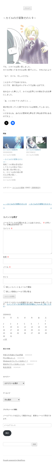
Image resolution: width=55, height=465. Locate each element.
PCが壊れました (9, 358)
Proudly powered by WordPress (14, 460)
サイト (5, 277)
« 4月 (5, 339)
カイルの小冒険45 (10, 150)
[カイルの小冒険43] (36, 142)
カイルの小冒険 (18, 188)
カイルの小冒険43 (33, 150)
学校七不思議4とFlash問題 (13, 355)
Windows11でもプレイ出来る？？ (15, 361)
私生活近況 (7, 367)
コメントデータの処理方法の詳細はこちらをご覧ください (27, 305)
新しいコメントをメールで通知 (18, 287)
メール (7, 267)
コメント (8, 228)
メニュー (27, 8)
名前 (6, 257)
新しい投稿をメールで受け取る (18, 291)
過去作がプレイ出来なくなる (14, 364)
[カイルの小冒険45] (13, 142)
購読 (7, 433)
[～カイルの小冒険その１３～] (14, 169)
